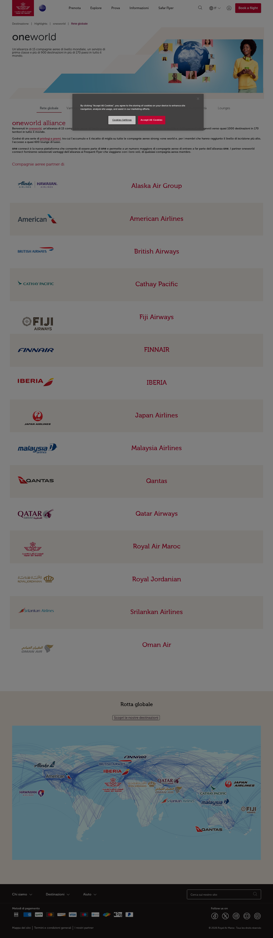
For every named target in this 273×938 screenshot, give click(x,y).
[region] (138, 112)
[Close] (198, 98)
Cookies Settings (122, 119)
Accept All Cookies (151, 119)
